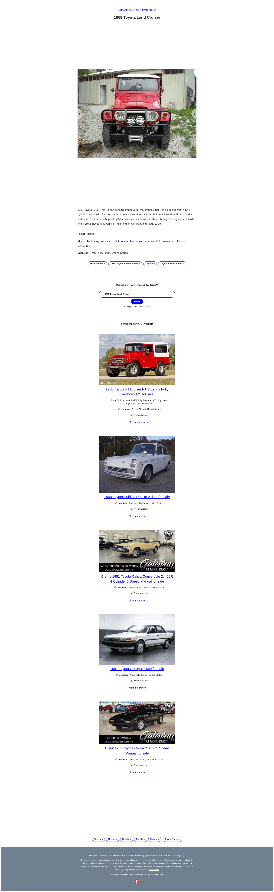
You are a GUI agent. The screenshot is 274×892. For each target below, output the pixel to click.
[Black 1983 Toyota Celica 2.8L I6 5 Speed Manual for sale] (137, 743)
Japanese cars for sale (137, 10)
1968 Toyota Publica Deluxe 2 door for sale (137, 497)
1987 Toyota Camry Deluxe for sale (137, 669)
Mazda (139, 839)
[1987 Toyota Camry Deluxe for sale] (137, 664)
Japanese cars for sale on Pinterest (150, 874)
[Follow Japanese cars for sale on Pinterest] (137, 883)
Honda (125, 839)
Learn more (154, 870)
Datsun (153, 839)
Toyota (149, 263)
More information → (139, 422)
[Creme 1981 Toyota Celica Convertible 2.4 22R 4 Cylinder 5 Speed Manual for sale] (137, 571)
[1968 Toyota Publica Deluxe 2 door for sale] (137, 492)
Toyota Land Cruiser (171, 263)
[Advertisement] (137, 45)
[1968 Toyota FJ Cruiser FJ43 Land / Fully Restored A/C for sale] (137, 384)
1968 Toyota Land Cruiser (124, 263)
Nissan (111, 839)
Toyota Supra (171, 839)
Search (137, 301)
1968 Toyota (96, 263)
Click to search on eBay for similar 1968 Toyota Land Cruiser (150, 241)
